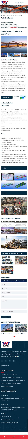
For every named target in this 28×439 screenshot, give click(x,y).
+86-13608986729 (6, 416)
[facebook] (2, 361)
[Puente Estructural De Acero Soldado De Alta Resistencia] (7, 328)
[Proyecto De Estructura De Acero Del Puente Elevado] (21, 328)
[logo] (5, 2)
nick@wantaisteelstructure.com (9, 422)
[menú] (26, 3)
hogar (4, 15)
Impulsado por (11, 356)
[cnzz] (17, 356)
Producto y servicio (10, 15)
